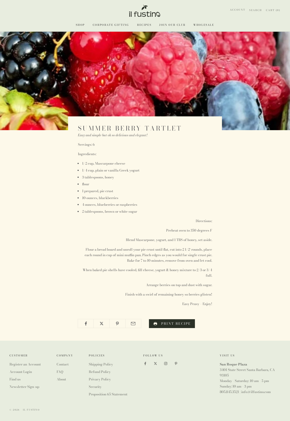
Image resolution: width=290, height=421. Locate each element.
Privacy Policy (100, 379)
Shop (80, 25)
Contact (63, 364)
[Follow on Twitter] (155, 363)
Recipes (144, 25)
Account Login (20, 371)
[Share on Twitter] (101, 323)
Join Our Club (172, 25)
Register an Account (25, 364)
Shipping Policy (101, 364)
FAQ (60, 371)
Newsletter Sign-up (24, 386)
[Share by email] (133, 323)
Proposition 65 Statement (108, 394)
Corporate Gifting (111, 25)
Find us (15, 379)
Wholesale (203, 25)
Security (95, 386)
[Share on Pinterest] (117, 323)
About (61, 379)
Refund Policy (100, 371)
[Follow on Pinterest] (176, 363)
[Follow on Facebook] (145, 363)
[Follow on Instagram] (166, 363)
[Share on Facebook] (86, 323)
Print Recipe (176, 323)
